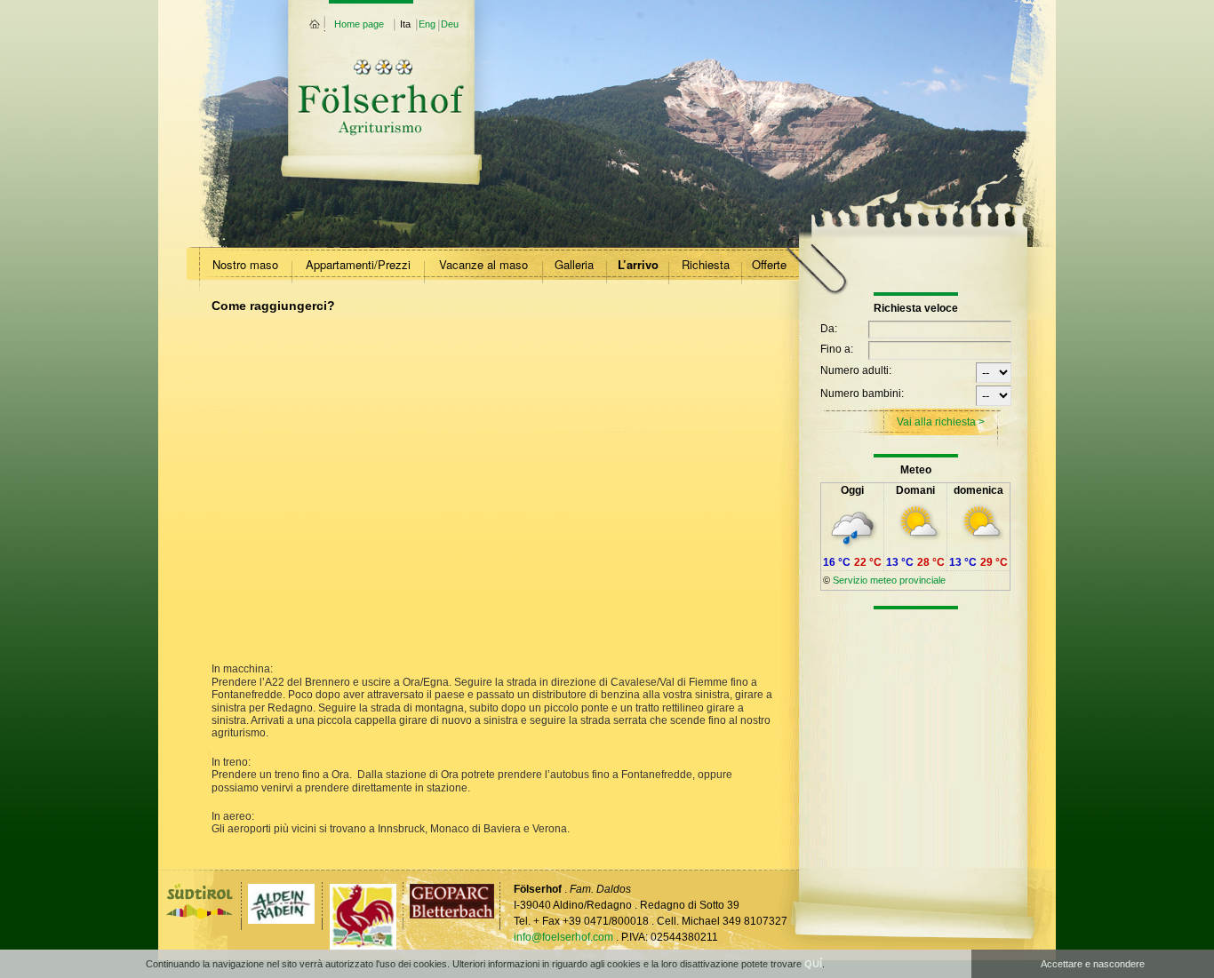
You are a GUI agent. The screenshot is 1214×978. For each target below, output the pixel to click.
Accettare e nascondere (1093, 963)
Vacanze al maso (483, 264)
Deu (450, 24)
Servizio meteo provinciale (889, 580)
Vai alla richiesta (936, 422)
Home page (359, 24)
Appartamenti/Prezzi (358, 264)
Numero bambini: (862, 393)
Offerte (769, 264)
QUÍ (813, 963)
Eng (427, 24)
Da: (828, 328)
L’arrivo (638, 264)
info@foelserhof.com (563, 937)
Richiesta (706, 264)
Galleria (574, 264)
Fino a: (836, 349)
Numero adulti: (855, 370)
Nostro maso (245, 264)
